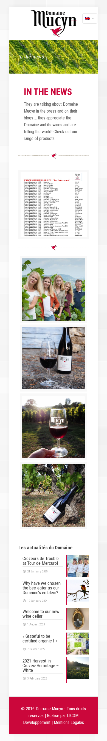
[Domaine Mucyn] (53, 23)
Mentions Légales (69, 722)
